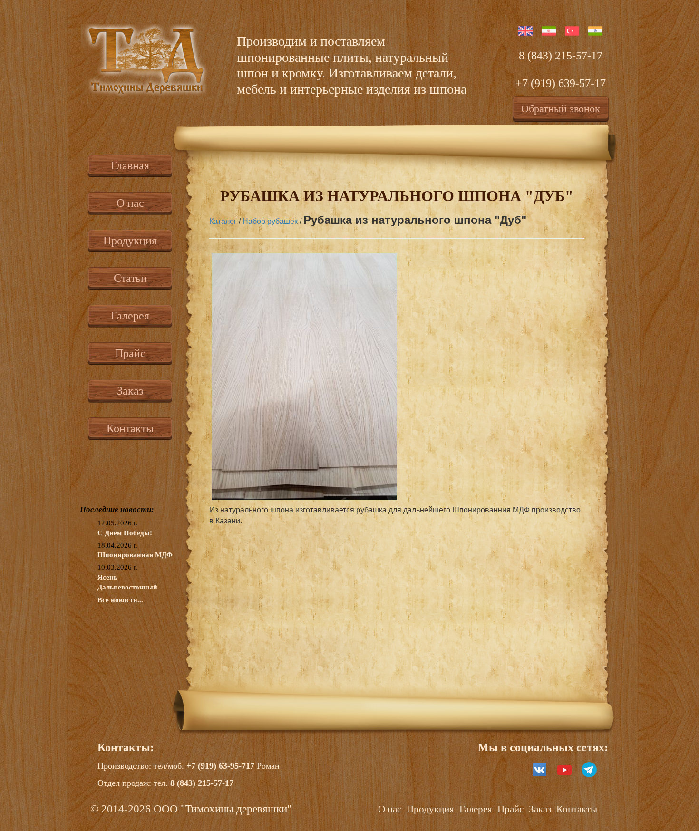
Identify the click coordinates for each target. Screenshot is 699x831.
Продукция (130, 240)
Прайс (130, 353)
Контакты (130, 428)
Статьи (130, 278)
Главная (130, 165)
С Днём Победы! (124, 533)
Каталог (223, 221)
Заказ (130, 391)
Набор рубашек (270, 221)
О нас (130, 203)
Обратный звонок (560, 109)
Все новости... (120, 600)
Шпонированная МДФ (135, 555)
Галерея (130, 315)
